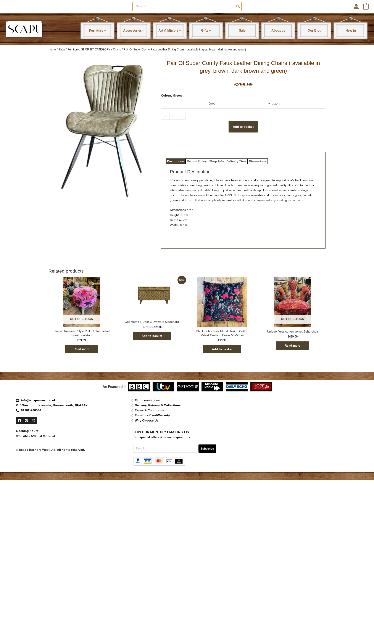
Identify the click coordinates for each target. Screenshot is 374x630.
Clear (276, 103)
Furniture (73, 49)
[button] (104, 30)
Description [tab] (175, 161)
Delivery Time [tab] (236, 161)
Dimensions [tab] (257, 161)
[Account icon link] (356, 6)
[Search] (238, 6)
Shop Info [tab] (216, 161)
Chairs (117, 49)
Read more (81, 349)
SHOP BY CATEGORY (95, 49)
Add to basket (243, 126)
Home (52, 49)
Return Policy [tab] (197, 161)
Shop (61, 49)
